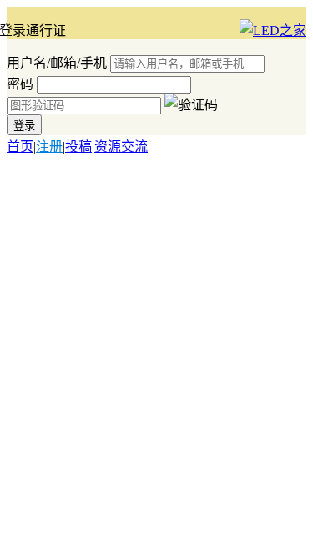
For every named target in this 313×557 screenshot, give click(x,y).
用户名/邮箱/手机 (57, 63)
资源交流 (121, 146)
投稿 (78, 146)
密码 (20, 84)
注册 (49, 146)
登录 (24, 125)
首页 (20, 146)
